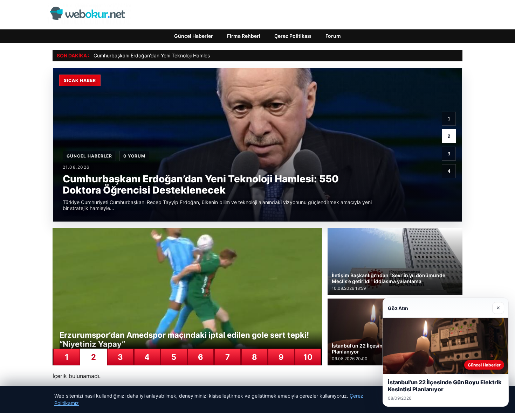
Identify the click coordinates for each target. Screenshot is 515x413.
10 (308, 357)
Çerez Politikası (292, 36)
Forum (333, 36)
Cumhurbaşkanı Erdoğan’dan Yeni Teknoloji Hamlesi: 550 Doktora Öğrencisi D (182, 55)
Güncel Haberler (193, 36)
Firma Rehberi (243, 36)
